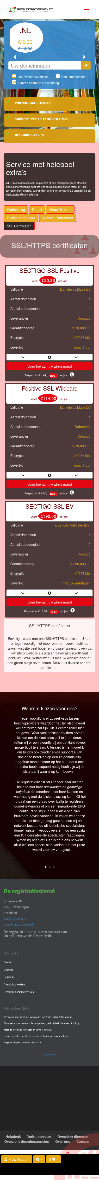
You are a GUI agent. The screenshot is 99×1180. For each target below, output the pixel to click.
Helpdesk (9, 977)
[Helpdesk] (39, 1159)
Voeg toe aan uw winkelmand (49, 366)
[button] (15, 57)
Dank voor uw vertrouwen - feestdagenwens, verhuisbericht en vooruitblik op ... (42, 1023)
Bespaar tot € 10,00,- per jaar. (47, 611)
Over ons (8, 969)
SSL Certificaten (19, 226)
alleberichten (49, 1054)
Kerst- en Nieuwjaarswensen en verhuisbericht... (28, 1029)
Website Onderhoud (57, 217)
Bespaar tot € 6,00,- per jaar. (47, 493)
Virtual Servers (60, 209)
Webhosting (16, 209)
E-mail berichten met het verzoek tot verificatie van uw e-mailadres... (37, 1036)
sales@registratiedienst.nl (20, 924)
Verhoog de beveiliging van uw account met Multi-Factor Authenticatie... (38, 1017)
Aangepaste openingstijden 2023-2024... (23, 1042)
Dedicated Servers (21, 217)
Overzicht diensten (14, 984)
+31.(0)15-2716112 (15, 918)
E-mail (37, 209)
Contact (8, 962)
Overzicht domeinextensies (19, 992)
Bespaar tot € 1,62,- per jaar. (47, 375)
